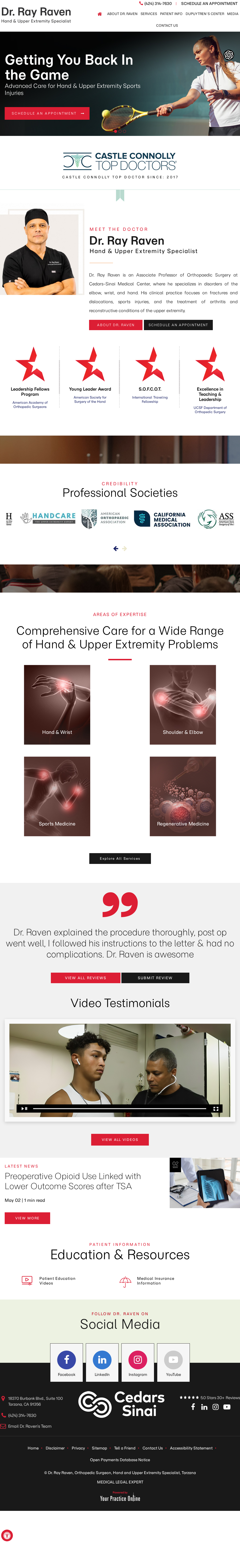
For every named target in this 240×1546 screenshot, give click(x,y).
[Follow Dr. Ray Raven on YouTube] (173, 1360)
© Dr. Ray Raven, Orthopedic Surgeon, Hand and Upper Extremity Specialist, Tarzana (120, 1472)
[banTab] (115, 131)
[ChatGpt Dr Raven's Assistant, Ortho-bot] (228, 55)
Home (33, 1448)
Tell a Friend (124, 1448)
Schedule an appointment (44, 110)
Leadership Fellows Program (30, 397)
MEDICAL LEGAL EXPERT (120, 1482)
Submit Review (155, 978)
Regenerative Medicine (183, 824)
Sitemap (99, 1448)
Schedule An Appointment (209, 3)
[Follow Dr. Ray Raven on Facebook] (66, 1360)
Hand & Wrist (57, 732)
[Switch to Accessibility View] (7, 1535)
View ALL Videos (120, 1140)
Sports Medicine (57, 824)
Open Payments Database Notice (120, 1459)
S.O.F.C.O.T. (150, 395)
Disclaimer (55, 1448)
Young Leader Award (90, 395)
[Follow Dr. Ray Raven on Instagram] (137, 1360)
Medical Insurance (155, 1280)
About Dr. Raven (116, 325)
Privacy (78, 1448)
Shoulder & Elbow (183, 732)
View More (27, 1218)
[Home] (99, 14)
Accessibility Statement (191, 1448)
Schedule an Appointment (178, 325)
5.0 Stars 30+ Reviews (220, 1397)
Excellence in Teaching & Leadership (210, 400)
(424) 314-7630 (158, 3)
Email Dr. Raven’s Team (30, 1426)
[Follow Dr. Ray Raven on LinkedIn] (102, 1360)
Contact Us (152, 1448)
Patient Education (57, 1280)
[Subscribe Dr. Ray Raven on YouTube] (226, 1407)
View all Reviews (85, 978)
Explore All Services (120, 858)
